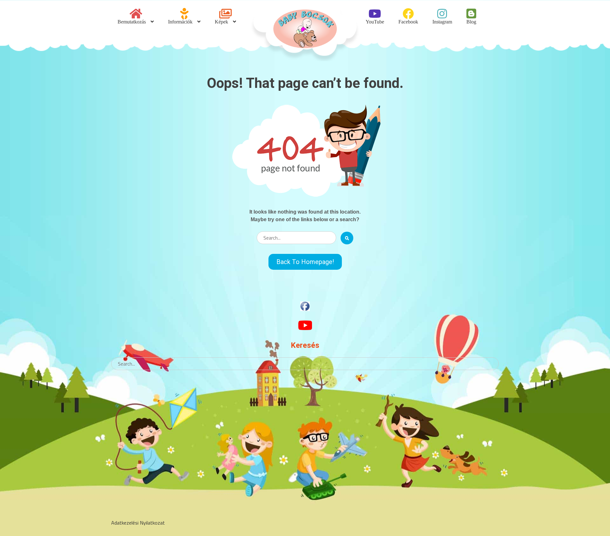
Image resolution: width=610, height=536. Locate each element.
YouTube (375, 21)
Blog (471, 21)
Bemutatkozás (132, 21)
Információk (180, 21)
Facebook (408, 21)
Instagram (442, 21)
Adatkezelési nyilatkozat (138, 522)
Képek (221, 21)
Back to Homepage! (305, 262)
